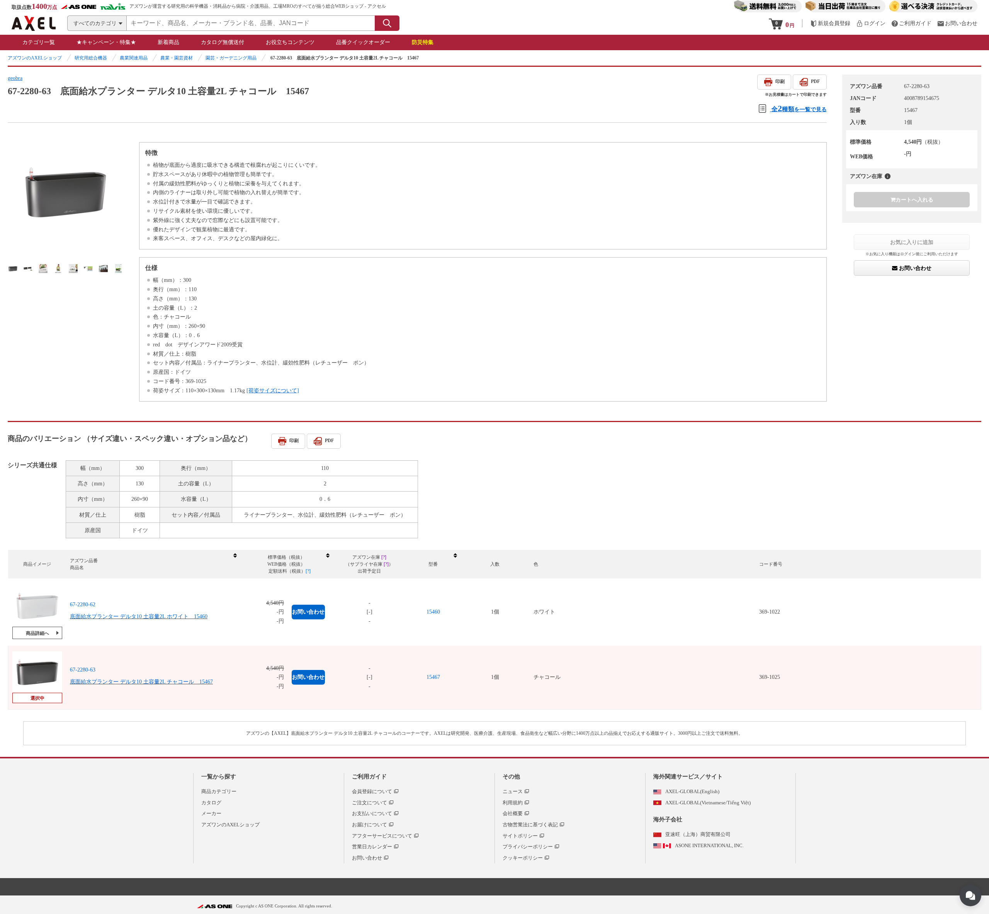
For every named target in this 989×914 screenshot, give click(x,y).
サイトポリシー (520, 836)
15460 (433, 612)
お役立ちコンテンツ (290, 42)
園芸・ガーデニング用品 (231, 58)
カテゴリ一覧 (38, 42)
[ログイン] (870, 23)
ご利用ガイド (369, 776)
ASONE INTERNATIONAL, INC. (709, 845)
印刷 (780, 81)
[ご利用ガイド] (911, 23)
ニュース (513, 791)
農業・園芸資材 (176, 58)
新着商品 (168, 42)
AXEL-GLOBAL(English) (692, 791)
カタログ (211, 802)
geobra (15, 78)
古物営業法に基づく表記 (530, 825)
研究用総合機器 (91, 58)
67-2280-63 (82, 670)
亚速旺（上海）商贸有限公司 (698, 834)
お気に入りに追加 (911, 242)
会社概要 (513, 813)
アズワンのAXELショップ (35, 58)
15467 (433, 677)
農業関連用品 (134, 58)
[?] (887, 176)
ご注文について (369, 802)
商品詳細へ (37, 633)
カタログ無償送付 (222, 42)
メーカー (211, 813)
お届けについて (369, 825)
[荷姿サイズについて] (272, 390)
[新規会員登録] (830, 23)
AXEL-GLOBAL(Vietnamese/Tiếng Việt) (708, 802)
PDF (815, 81)
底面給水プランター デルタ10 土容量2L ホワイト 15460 (138, 616)
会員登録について (372, 791)
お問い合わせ (914, 268)
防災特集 (422, 42)
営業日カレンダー (372, 847)
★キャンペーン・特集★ (106, 42)
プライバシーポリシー (528, 847)
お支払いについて (372, 813)
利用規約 (513, 802)
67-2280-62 (82, 604)
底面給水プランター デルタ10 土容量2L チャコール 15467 (141, 682)
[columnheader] (153, 564)
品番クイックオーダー (363, 42)
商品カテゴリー (218, 791)
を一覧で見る (799, 108)
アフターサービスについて (382, 836)
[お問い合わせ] (957, 23)
